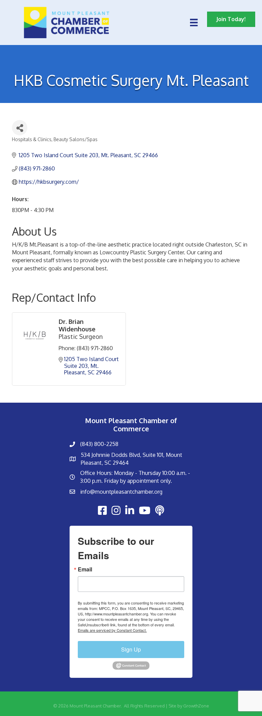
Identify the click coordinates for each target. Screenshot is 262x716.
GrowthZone (196, 705)
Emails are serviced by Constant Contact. (112, 630)
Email (85, 569)
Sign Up (131, 649)
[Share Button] (19, 127)
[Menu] (194, 22)
